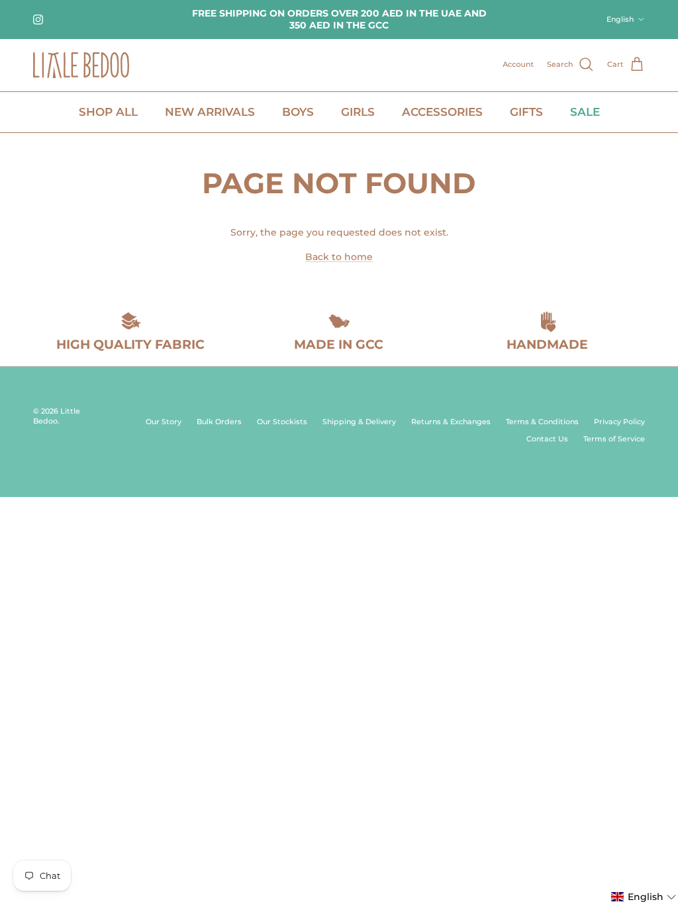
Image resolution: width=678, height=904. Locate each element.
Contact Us (547, 438)
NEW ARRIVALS (210, 111)
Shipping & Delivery (359, 421)
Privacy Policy (619, 421)
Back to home (339, 257)
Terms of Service (614, 438)
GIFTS (526, 111)
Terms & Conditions (542, 421)
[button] (644, 896)
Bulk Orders (219, 421)
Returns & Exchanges (451, 421)
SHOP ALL (108, 111)
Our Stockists (282, 421)
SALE (585, 111)
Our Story (163, 421)
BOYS (298, 111)
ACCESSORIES (442, 111)
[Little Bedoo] (81, 65)
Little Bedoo (56, 416)
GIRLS (358, 111)
